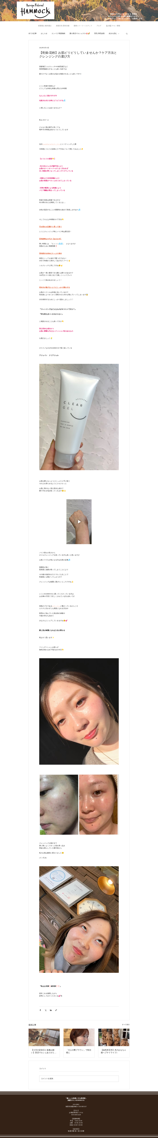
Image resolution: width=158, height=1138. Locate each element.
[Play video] (79, 521)
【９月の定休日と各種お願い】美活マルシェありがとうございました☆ (43, 1051)
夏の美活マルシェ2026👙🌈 (80, 34)
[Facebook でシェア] (40, 1010)
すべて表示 (126, 1024)
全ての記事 (32, 34)
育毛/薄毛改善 (99, 34)
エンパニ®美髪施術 (58, 34)
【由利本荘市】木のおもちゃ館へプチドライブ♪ (113, 1051)
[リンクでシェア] (56, 1010)
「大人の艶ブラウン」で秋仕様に (78, 1051)
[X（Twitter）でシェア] (45, 1010)
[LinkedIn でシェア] (51, 1010)
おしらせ (44, 34)
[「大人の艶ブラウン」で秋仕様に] (79, 1037)
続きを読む (113, 34)
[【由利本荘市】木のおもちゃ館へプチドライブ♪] (113, 1037)
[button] (127, 33)
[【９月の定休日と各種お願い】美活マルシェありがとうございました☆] (44, 1037)
